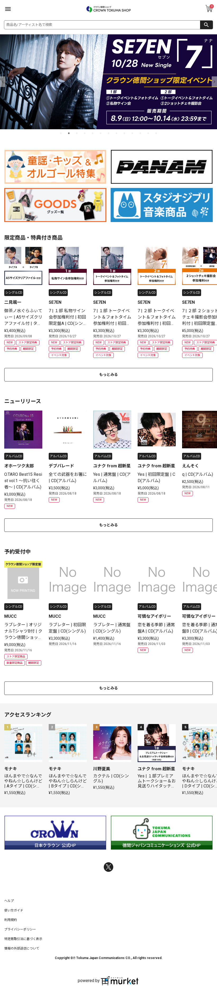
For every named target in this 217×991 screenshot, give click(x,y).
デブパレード (61, 465)
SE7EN (55, 302)
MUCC (10, 616)
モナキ (10, 768)
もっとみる (108, 374)
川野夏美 (101, 768)
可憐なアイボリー (154, 616)
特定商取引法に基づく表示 (23, 939)
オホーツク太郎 (19, 465)
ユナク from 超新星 (112, 465)
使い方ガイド (13, 910)
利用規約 (10, 920)
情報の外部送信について (21, 948)
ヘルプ (9, 901)
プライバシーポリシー (20, 929)
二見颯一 (12, 302)
